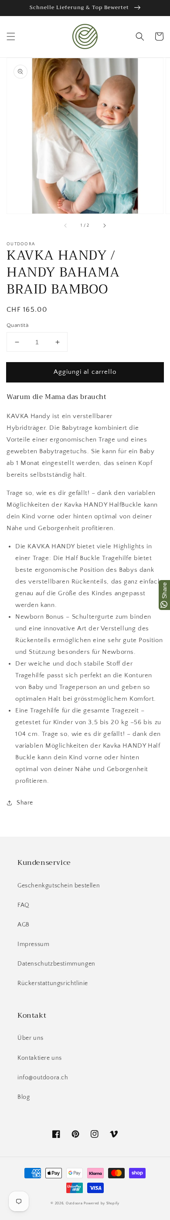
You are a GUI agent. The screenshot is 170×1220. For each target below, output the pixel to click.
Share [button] (25, 802)
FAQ (23, 905)
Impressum (33, 944)
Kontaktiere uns (39, 1058)
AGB (23, 924)
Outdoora (74, 1203)
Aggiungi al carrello (85, 372)
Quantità (17, 325)
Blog (23, 1097)
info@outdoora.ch (42, 1077)
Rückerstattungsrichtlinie (52, 983)
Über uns (30, 1038)
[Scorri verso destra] (104, 225)
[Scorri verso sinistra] (65, 225)
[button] (10, 36)
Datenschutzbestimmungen (56, 963)
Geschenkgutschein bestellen (58, 885)
